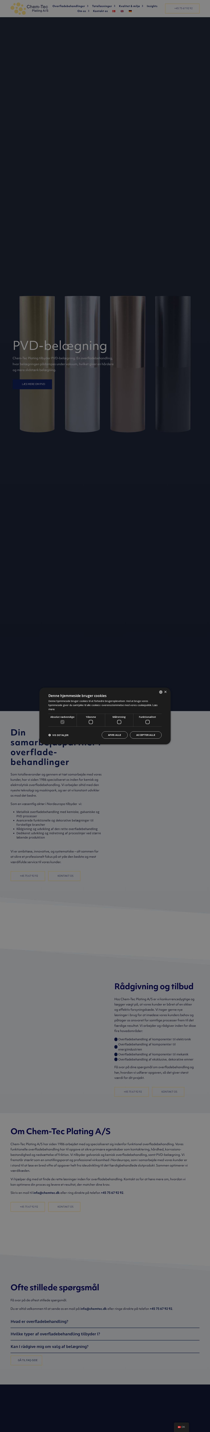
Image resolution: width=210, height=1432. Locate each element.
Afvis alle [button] (114, 734)
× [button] (165, 692)
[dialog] (105, 716)
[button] (58, 735)
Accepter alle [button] (145, 734)
